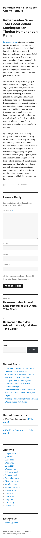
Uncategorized (11, 523)
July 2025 (9, 493)
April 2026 (9, 466)
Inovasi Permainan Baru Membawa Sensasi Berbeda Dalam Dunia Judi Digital (20, 393)
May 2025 (9, 499)
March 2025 (10, 505)
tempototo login (10, 42)
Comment (8, 211)
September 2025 (12, 487)
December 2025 (12, 478)
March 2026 (10, 469)
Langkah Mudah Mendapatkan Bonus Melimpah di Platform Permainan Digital (18, 383)
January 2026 (11, 475)
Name (6, 243)
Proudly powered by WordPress (14, 534)
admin (8, 185)
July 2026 (9, 457)
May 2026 (9, 463)
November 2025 (12, 481)
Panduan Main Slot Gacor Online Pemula (20, 9)
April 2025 (9, 502)
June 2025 (9, 496)
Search (6, 345)
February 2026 (11, 472)
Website (7, 265)
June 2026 (9, 460)
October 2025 (11, 484)
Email (6, 254)
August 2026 (10, 454)
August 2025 (10, 490)
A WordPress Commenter (14, 430)
